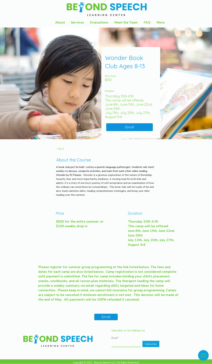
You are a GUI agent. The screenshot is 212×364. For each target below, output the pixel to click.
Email (114, 338)
